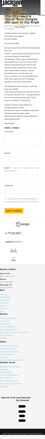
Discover (4, 306)
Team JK (4, 357)
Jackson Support (8, 327)
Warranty (4, 370)
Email (8, 168)
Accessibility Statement (11, 384)
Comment (9, 132)
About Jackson (7, 335)
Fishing (3, 294)
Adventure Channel (9, 352)
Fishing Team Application (12, 360)
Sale (2, 311)
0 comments (9, 29)
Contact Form (6, 288)
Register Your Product (10, 367)
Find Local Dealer (8, 318)
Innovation (5, 324)
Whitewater (5, 297)
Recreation (5, 300)
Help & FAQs (5, 372)
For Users (4, 321)
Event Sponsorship (9, 330)
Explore (3, 309)
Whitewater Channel (9, 346)
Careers (3, 338)
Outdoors (4, 303)
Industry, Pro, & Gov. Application (14, 332)
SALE (20, 24)
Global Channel (7, 354)
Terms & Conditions (9, 375)
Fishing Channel (7, 349)
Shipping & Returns (9, 381)
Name (8, 153)
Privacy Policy (6, 378)
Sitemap (4, 386)
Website (8, 186)
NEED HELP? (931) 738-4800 (8, 15)
